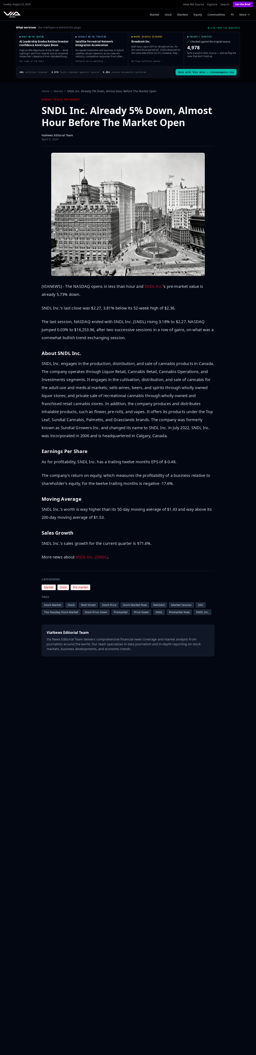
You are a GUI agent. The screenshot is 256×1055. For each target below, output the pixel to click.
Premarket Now (179, 612)
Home (45, 91)
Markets (182, 14)
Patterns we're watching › (90, 61)
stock (168, 14)
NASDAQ (159, 605)
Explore (212, 4)
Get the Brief (242, 4)
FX (232, 14)
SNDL (159, 612)
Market (154, 14)
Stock (71, 605)
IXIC (200, 605)
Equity (198, 14)
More (242, 14)
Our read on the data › (32, 61)
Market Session (181, 605)
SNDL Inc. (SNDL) (92, 557)
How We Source (193, 4)
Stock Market (52, 605)
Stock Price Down (96, 612)
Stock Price (109, 605)
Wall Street (88, 605)
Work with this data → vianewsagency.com (206, 72)
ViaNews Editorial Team (57, 135)
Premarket (121, 612)
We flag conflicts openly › (147, 61)
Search (225, 4)
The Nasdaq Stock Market (61, 612)
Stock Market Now (135, 605)
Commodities (216, 14)
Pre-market (72, 99)
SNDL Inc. (153, 286)
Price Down (141, 612)
